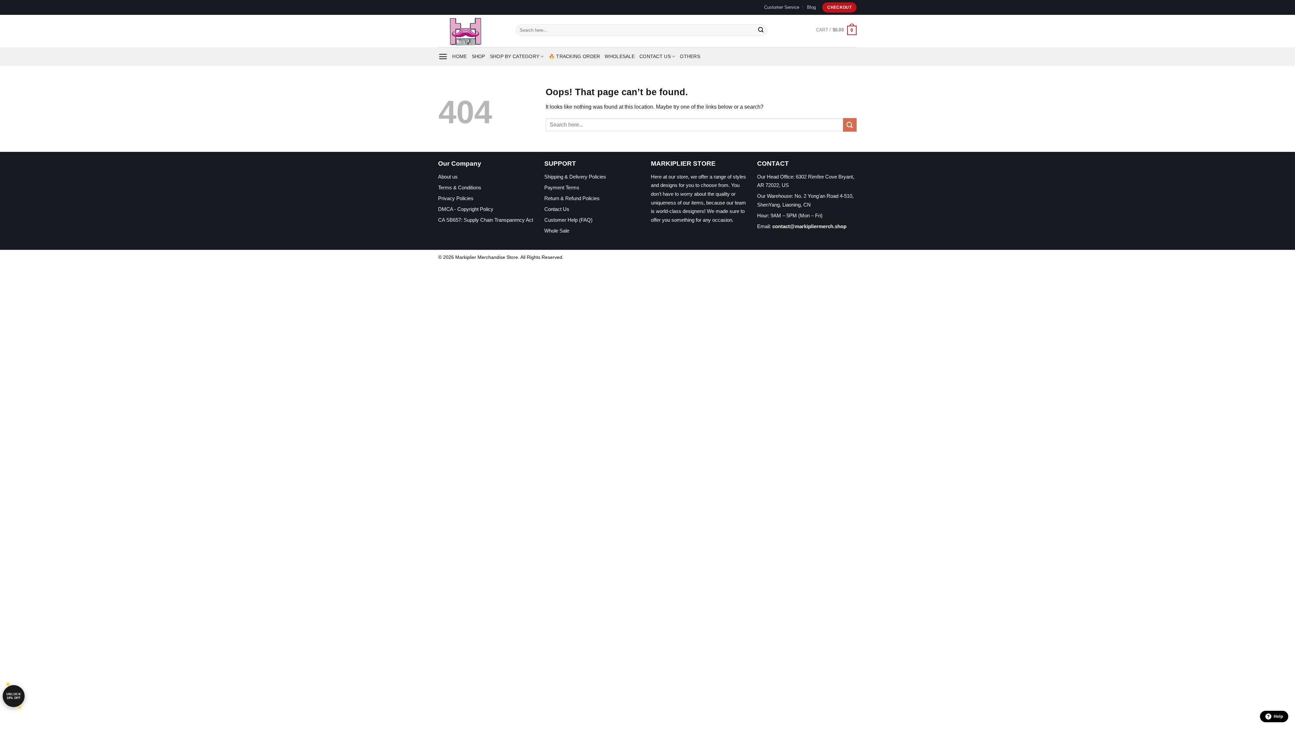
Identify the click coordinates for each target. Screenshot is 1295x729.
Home (459, 56)
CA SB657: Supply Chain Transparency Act (485, 220)
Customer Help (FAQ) (568, 220)
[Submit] (761, 30)
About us (448, 177)
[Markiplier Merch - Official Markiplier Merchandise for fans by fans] (472, 31)
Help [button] (1278, 716)
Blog (811, 7)
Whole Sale (556, 231)
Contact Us (655, 56)
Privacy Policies (455, 198)
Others (690, 56)
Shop (478, 56)
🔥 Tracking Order (574, 56)
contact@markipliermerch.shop (809, 226)
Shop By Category (515, 56)
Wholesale (620, 56)
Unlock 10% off (13, 696)
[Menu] (443, 56)
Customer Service (781, 7)
